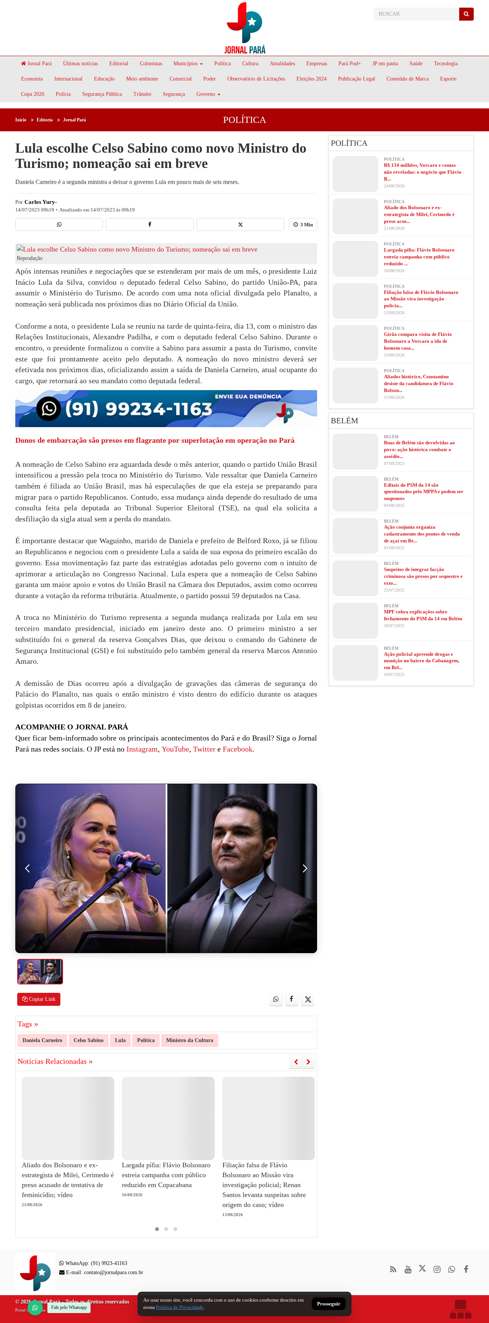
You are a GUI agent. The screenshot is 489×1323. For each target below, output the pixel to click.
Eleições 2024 (311, 79)
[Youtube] (408, 1269)
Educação (104, 79)
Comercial (181, 79)
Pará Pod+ (349, 63)
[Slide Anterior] (296, 1061)
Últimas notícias (80, 63)
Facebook (237, 749)
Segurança (174, 94)
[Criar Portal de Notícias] (460, 1309)
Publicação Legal (356, 79)
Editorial (118, 63)
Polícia (63, 94)
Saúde (416, 63)
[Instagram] (437, 1269)
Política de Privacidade (180, 1307)
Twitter (203, 749)
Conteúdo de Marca (408, 79)
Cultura (250, 63)
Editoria (45, 120)
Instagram (141, 749)
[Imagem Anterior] (27, 868)
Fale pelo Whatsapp (69, 1307)
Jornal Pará (39, 63)
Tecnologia (446, 63)
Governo (205, 94)
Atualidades (282, 63)
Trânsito (142, 94)
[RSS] (393, 1269)
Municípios (185, 63)
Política (222, 63)
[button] (157, 1229)
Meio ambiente (142, 79)
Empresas (316, 63)
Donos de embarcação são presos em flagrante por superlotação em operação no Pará (155, 440)
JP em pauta (385, 63)
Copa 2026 (32, 94)
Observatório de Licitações (256, 79)
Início (20, 120)
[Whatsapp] (59, 224)
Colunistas (151, 63)
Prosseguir (328, 1304)
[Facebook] (149, 224)
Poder (209, 79)
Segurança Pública (102, 94)
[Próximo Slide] (308, 1061)
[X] (240, 224)
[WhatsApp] (35, 1307)
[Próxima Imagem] (305, 868)
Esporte (448, 79)
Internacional (68, 79)
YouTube (174, 749)
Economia (32, 79)
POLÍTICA (244, 120)
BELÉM (344, 420)
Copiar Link (41, 999)
